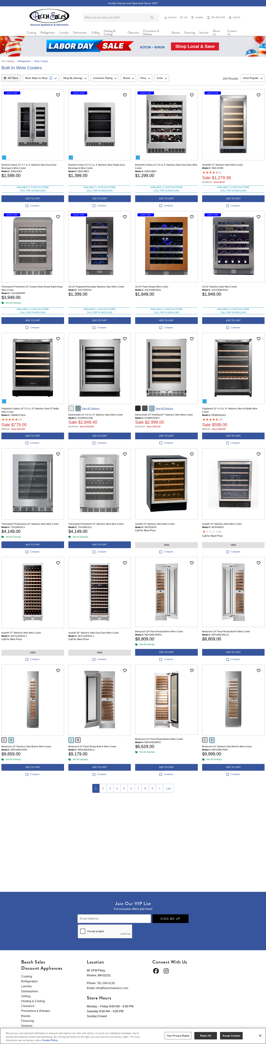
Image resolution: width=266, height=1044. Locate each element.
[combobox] (41, 78)
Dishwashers (80, 32)
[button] (166, 17)
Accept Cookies (231, 1035)
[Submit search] (152, 17)
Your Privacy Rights (178, 1035)
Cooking (31, 32)
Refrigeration (47, 32)
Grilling (95, 32)
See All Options (91, 408)
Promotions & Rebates (151, 32)
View (166, 545)
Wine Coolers (41, 61)
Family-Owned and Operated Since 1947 (133, 3)
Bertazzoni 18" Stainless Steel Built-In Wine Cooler (26, 746)
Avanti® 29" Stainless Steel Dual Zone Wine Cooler (93, 633)
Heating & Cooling (109, 32)
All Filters (13, 78)
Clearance (133, 32)
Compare (34, 205)
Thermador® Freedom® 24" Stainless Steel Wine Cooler (96, 524)
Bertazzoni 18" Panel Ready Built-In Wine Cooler (159, 631)
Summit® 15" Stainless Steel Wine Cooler (222, 165)
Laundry (64, 32)
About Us (216, 32)
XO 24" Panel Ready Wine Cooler (151, 286)
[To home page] (49, 17)
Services (203, 32)
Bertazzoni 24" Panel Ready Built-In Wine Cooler (92, 746)
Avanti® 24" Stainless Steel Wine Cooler (155, 524)
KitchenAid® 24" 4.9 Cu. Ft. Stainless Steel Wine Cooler (95, 415)
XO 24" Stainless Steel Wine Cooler (219, 286)
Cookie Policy (50, 1040)
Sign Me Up (170, 919)
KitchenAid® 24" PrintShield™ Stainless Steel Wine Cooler (164, 415)
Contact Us (232, 32)
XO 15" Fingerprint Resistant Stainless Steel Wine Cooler (96, 286)
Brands (176, 32)
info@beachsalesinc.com (112, 988)
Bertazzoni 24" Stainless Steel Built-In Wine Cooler (227, 746)
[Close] (260, 1036)
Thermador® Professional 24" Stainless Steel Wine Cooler (30, 524)
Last (168, 788)
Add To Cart (32, 198)
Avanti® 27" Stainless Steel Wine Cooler (21, 633)
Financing (189, 32)
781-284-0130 (106, 983)
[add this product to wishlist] (58, 95)
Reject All (205, 1035)
